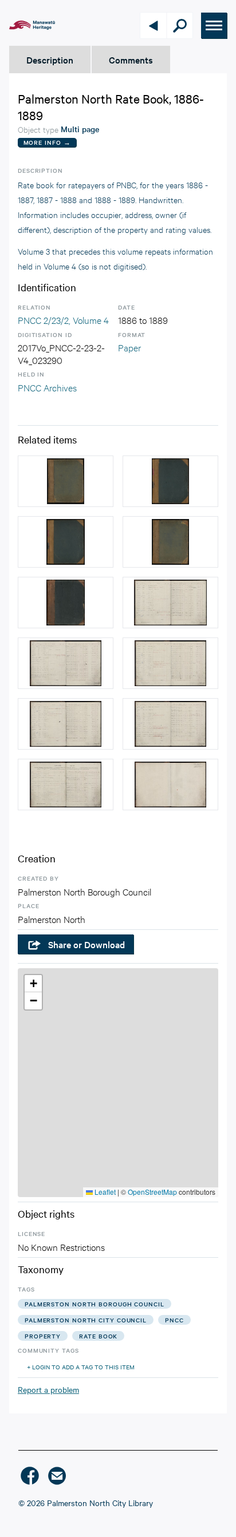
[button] (33, 983)
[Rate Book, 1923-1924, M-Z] (65, 481)
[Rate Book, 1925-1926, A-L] (170, 481)
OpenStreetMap (152, 1192)
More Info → (47, 142)
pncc (174, 1320)
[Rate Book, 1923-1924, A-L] (170, 542)
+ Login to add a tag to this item (81, 1366)
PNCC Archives (47, 387)
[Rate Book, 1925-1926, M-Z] (65, 542)
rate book (98, 1336)
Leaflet (104, 1192)
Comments (131, 59)
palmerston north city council (86, 1320)
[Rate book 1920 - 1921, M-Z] (65, 602)
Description (49, 59)
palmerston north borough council (94, 1304)
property (43, 1336)
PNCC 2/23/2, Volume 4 (63, 320)
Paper (129, 347)
